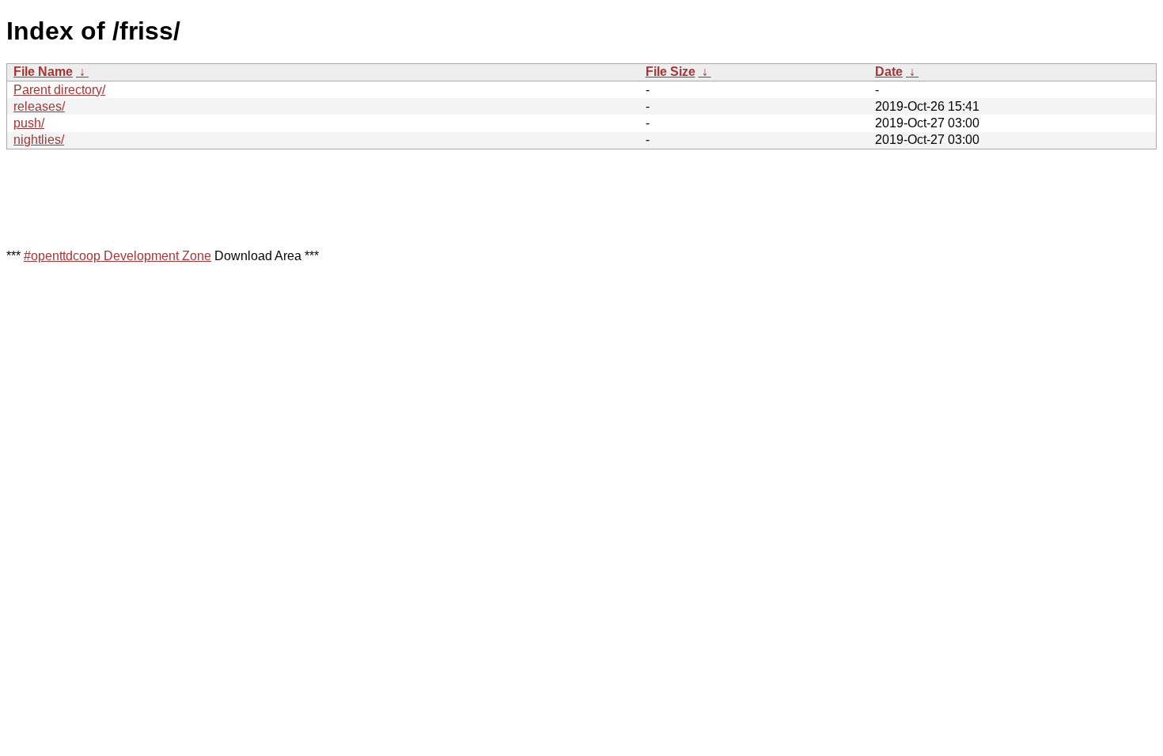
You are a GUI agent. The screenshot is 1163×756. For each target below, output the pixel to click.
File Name (43, 71)
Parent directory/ (59, 89)
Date (889, 71)
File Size (670, 71)
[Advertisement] (294, 197)
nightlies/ (38, 139)
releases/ (39, 106)
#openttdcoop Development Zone (117, 256)
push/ (28, 123)
